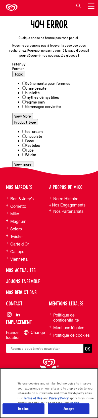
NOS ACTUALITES (21, 270)
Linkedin (18, 314)
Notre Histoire (65, 198)
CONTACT (14, 303)
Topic (18, 74)
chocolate (34, 136)
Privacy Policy (59, 398)
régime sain (35, 101)
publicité (33, 92)
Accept (69, 408)
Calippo (17, 251)
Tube (30, 150)
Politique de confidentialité (66, 317)
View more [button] (22, 164)
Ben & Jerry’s (22, 198)
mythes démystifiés (42, 97)
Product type (25, 122)
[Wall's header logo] (12, 8)
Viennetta (19, 259)
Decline (23, 408)
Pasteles (33, 145)
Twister (16, 236)
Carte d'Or (19, 244)
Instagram (9, 314)
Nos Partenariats (68, 211)
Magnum (18, 221)
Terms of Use (32, 398)
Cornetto (18, 206)
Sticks (31, 154)
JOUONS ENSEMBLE (23, 281)
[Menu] (90, 7)
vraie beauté (36, 88)
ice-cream (34, 131)
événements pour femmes (48, 83)
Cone (30, 140)
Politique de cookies (71, 335)
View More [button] (22, 116)
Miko (14, 213)
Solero (16, 228)
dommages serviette (43, 106)
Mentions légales (68, 327)
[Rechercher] (78, 6)
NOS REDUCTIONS (21, 292)
